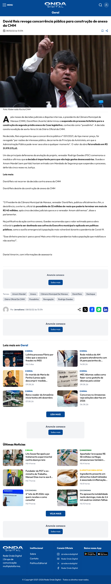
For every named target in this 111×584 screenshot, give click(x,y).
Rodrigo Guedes (65, 299)
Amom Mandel (19, 294)
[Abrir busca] (100, 5)
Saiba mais (55, 282)
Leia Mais (55, 414)
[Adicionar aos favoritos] (102, 30)
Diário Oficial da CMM (15, 299)
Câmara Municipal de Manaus (54, 294)
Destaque (90, 294)
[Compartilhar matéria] (107, 30)
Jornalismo (19, 309)
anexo (33, 294)
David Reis (77, 294)
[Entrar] (106, 5)
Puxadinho (34, 299)
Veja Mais (55, 513)
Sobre (33, 553)
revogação (48, 299)
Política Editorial (38, 563)
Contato (34, 558)
